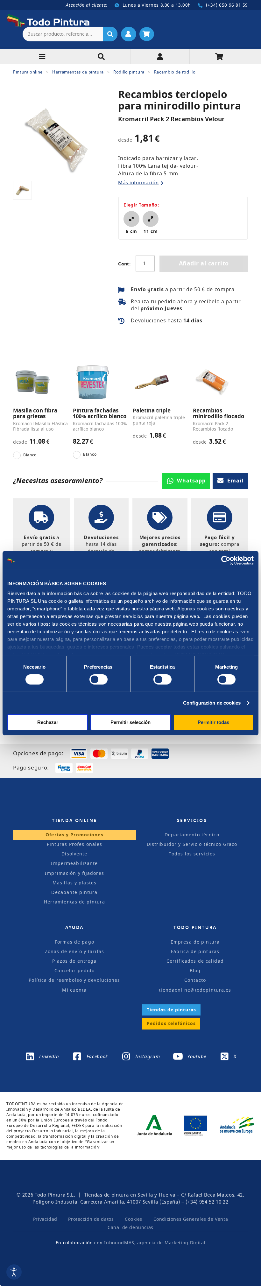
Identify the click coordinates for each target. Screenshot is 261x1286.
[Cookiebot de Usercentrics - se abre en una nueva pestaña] (226, 560)
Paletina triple (152, 411)
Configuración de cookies (212, 703)
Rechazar (47, 722)
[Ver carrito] (146, 34)
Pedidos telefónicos (171, 1023)
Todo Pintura (50, 1194)
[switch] (97, 679)
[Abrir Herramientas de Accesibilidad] (14, 1272)
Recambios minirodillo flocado (218, 414)
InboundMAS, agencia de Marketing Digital (154, 1243)
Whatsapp (191, 481)
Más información (138, 182)
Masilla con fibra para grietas (35, 414)
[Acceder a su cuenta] (128, 34)
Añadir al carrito (204, 263)
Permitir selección (130, 722)
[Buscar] (110, 34)
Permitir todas (213, 722)
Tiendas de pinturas (171, 1010)
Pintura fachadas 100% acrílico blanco (100, 414)
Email (235, 481)
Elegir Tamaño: (141, 205)
